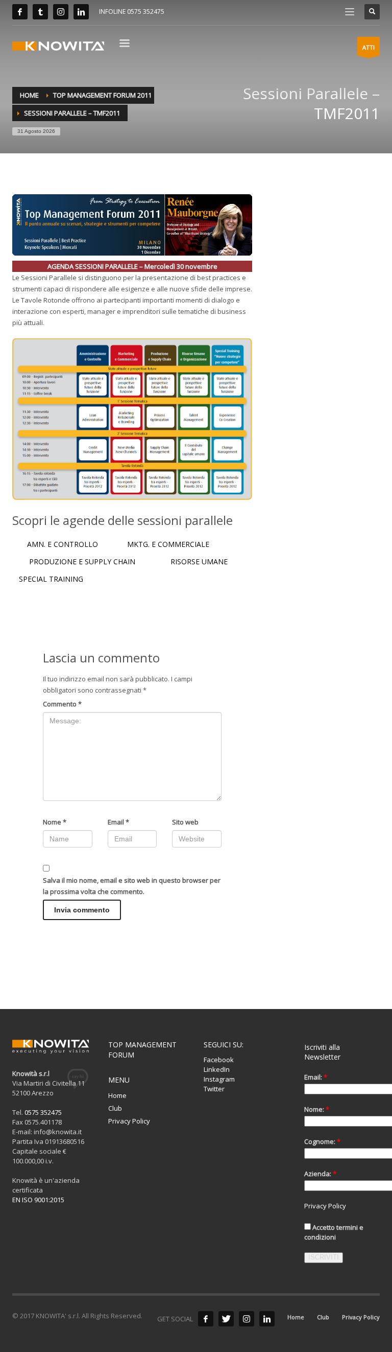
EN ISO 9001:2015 (38, 1199)
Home (117, 1095)
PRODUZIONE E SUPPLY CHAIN (81, 561)
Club (115, 1108)
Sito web (185, 822)
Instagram (219, 1079)
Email (118, 822)
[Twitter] (40, 11)
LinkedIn (217, 1069)
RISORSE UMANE (200, 561)
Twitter (214, 1088)
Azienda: (320, 1173)
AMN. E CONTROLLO (63, 544)
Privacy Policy (129, 1121)
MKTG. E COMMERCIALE (168, 544)
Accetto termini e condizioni (333, 1232)
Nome (54, 822)
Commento (62, 703)
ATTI (368, 47)
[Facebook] (20, 11)
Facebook (219, 1059)
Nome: (316, 1109)
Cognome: (322, 1141)
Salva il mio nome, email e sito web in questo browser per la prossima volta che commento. (131, 886)
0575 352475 (43, 1112)
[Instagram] (60, 11)
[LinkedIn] (81, 11)
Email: (315, 1077)
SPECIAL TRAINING (51, 579)
